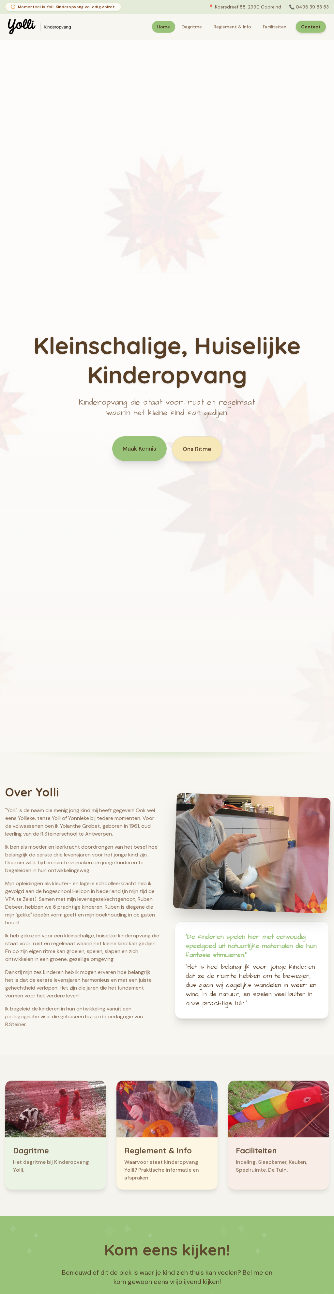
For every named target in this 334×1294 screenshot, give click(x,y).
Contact (311, 27)
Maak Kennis (139, 449)
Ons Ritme (197, 449)
